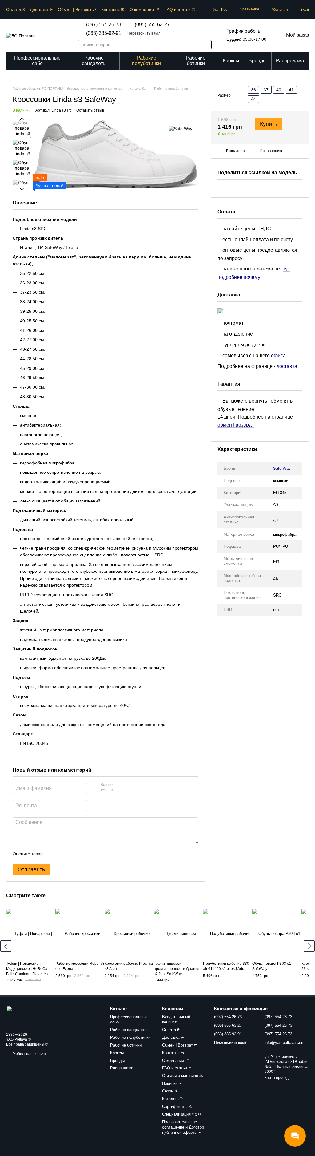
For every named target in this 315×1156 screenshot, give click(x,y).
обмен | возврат (235, 424)
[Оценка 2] (63, 853)
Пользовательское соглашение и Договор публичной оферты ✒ (183, 1127)
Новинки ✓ (172, 1083)
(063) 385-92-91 (103, 33)
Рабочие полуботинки (146, 60)
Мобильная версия (29, 1053)
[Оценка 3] (73, 853)
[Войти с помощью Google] (130, 787)
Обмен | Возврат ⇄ (77, 9)
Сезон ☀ (170, 1091)
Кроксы (231, 60)
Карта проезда (278, 1077)
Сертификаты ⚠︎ (177, 1106)
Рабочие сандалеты (94, 60)
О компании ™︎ (144, 9)
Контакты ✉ (113, 9)
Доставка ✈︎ (41, 9)
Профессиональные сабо (37, 60)
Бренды (258, 60)
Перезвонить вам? (143, 33)
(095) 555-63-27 (152, 24)
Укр (216, 9)
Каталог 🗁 (172, 1098)
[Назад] (5, 946)
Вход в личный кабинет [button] (176, 1019)
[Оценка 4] (82, 853)
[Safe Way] (180, 128)
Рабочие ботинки (195, 60)
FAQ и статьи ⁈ (179, 9)
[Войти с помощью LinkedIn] (140, 787)
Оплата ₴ (15, 9)
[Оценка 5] (92, 853)
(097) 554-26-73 (103, 24)
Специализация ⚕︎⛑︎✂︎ (181, 1114)
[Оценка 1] (53, 853)
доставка (287, 366)
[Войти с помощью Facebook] (121, 787)
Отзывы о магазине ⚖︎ (182, 1075)
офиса (278, 355)
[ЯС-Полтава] (24, 1015)
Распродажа (290, 60)
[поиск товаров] (204, 45)
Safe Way (282, 468)
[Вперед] (309, 946)
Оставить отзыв (90, 110)
